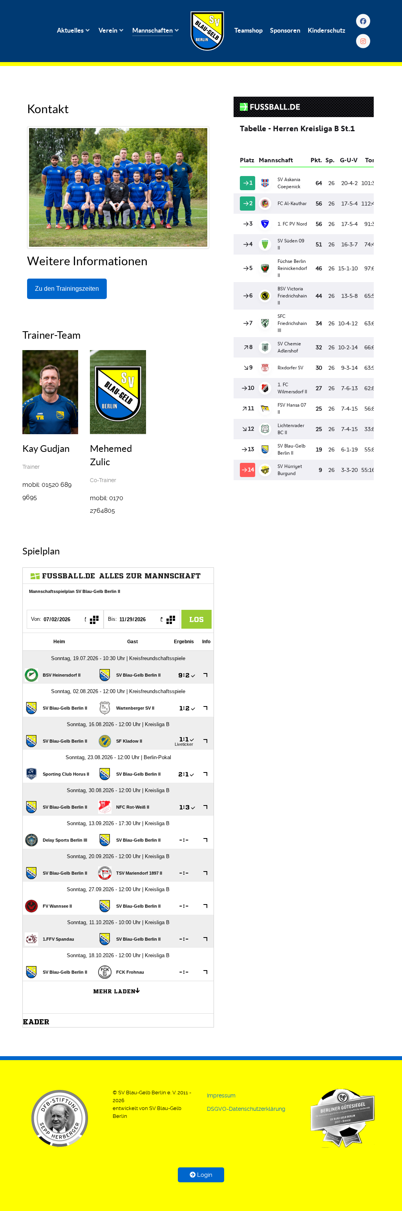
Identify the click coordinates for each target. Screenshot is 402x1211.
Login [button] (204, 1174)
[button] (59, 1118)
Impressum (221, 1095)
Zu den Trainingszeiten (67, 288)
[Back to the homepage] (207, 31)
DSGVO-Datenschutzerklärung (246, 1109)
